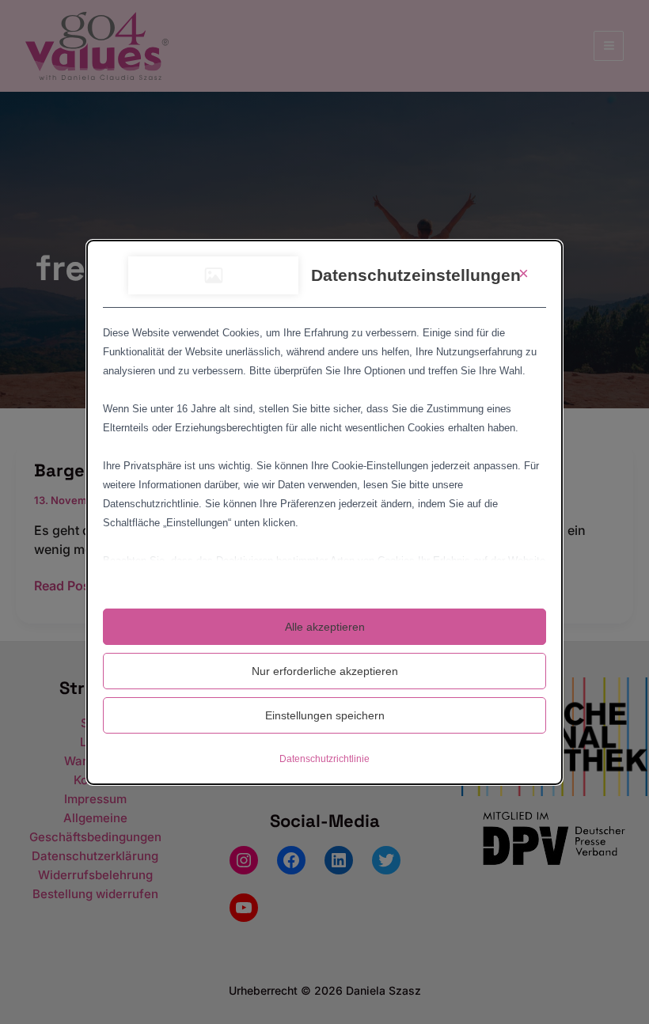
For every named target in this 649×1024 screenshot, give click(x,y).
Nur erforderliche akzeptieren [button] (325, 671)
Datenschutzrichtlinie (324, 758)
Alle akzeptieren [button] (325, 626)
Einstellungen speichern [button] (325, 715)
